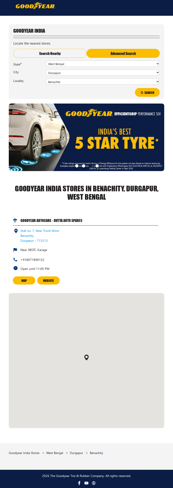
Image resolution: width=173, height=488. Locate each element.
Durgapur (76, 453)
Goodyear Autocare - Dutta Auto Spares (51, 220)
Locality (18, 81)
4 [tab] (97, 165)
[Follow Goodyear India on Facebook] (79, 483)
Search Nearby (50, 53)
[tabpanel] (86, 137)
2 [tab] (83, 165)
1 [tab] (76, 165)
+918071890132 (32, 260)
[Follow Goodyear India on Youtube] (86, 483)
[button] (86, 357)
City (16, 72)
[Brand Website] (94, 483)
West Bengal (54, 453)
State (17, 64)
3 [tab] (90, 165)
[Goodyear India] (35, 5)
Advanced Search (123, 53)
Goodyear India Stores (24, 453)
